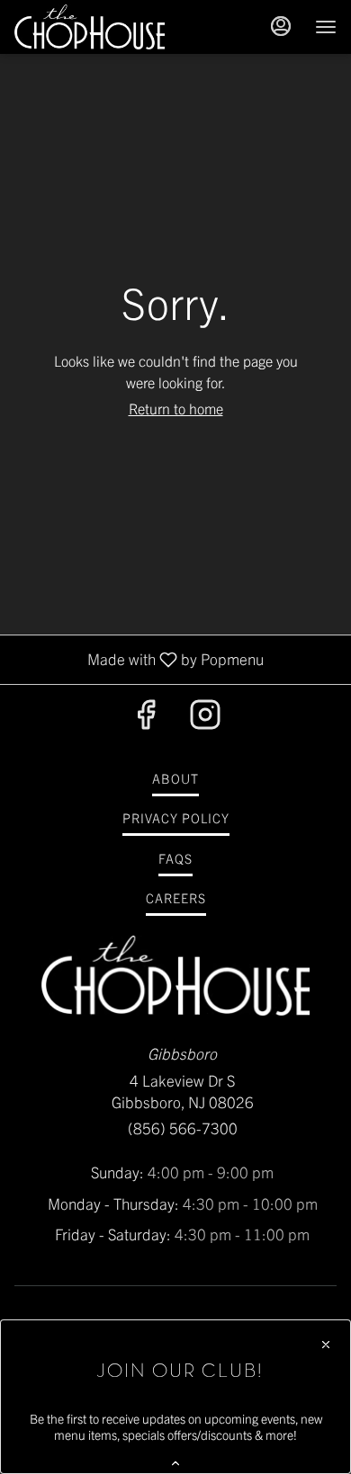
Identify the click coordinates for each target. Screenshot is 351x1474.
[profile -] (281, 26)
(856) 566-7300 (183, 1127)
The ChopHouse (175, 975)
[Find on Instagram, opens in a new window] (205, 717)
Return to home (176, 408)
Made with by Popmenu (139, 658)
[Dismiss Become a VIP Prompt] (326, 1344)
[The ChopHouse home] (95, 26)
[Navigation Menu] (326, 27)
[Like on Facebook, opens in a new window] (146, 717)
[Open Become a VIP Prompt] (175, 1463)
